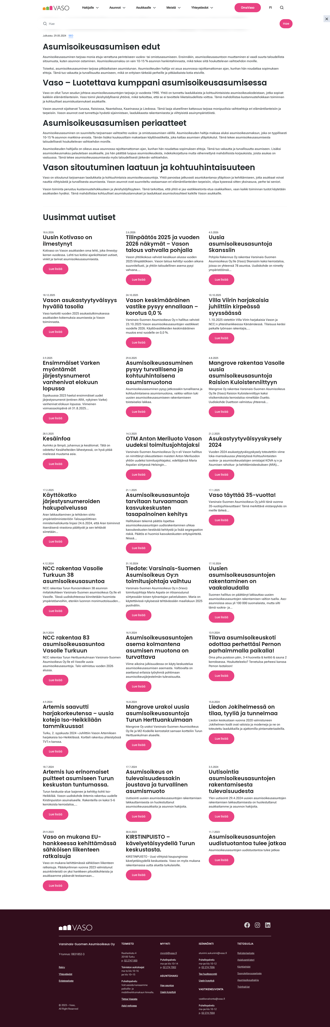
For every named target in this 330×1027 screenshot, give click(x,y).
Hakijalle (88, 7)
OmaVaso (247, 7)
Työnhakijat (243, 986)
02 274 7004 (208, 1013)
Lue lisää (55, 269)
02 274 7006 (208, 967)
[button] (327, 18)
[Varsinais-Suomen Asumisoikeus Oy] (56, 7)
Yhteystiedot (199, 7)
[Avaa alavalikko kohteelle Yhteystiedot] (211, 7)
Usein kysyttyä (168, 992)
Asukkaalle (143, 7)
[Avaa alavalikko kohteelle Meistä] (179, 7)
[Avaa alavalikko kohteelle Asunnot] (124, 7)
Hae (286, 23)
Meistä (171, 7)
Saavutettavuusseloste (249, 973)
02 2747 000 (130, 960)
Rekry (62, 967)
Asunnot (115, 7)
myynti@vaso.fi (168, 953)
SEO (71, 35)
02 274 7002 (169, 967)
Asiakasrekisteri (245, 960)
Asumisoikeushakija (248, 980)
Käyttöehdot (243, 966)
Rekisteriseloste (245, 953)
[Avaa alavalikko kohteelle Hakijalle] (97, 7)
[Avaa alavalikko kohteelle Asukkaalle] (154, 7)
